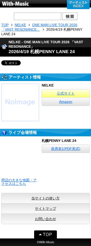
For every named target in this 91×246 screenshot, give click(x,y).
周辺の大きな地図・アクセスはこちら (19, 182)
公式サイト (66, 93)
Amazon (65, 102)
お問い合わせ (45, 219)
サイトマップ (45, 209)
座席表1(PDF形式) (65, 149)
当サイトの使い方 (45, 198)
